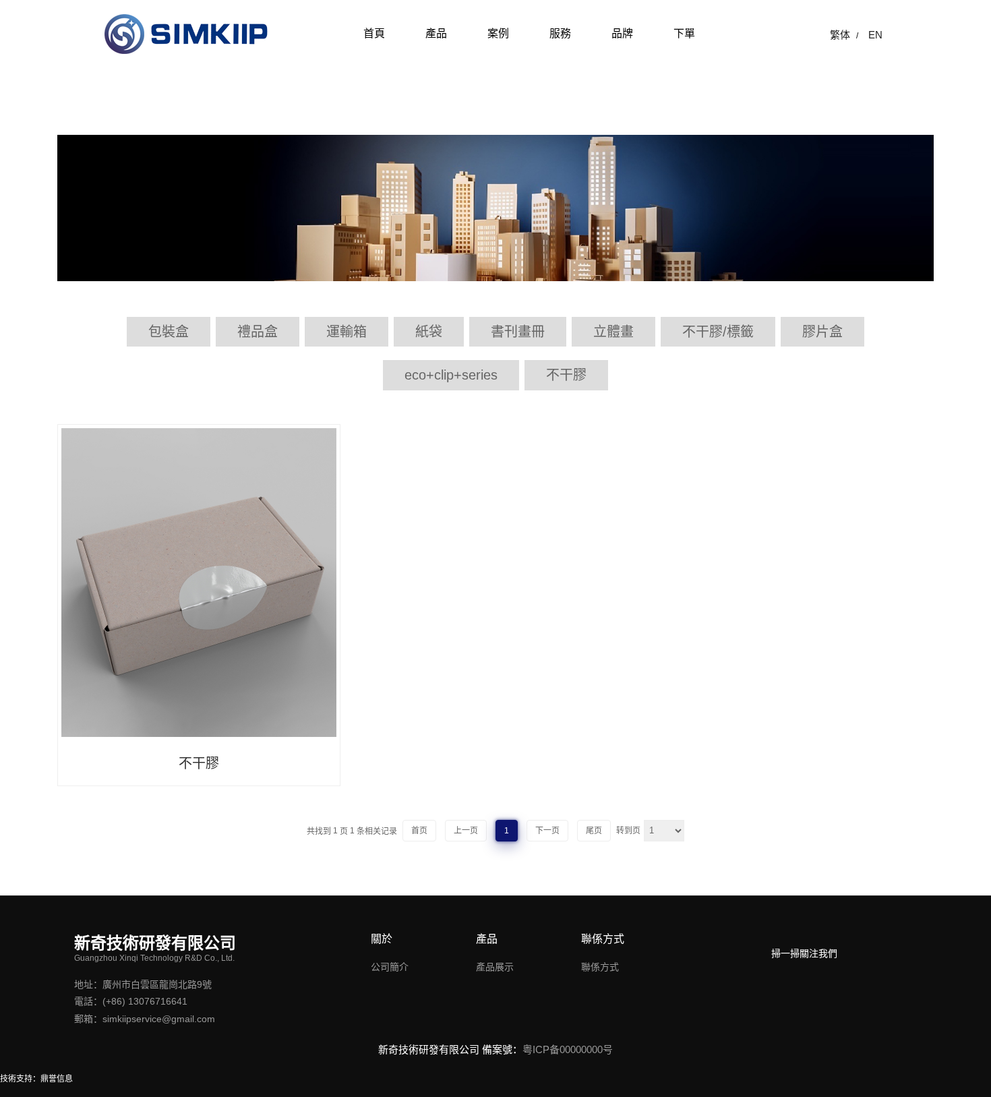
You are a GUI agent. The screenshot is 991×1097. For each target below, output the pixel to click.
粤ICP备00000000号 (567, 1049)
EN (875, 34)
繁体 (840, 34)
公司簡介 (390, 966)
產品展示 (495, 966)
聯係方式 (600, 966)
